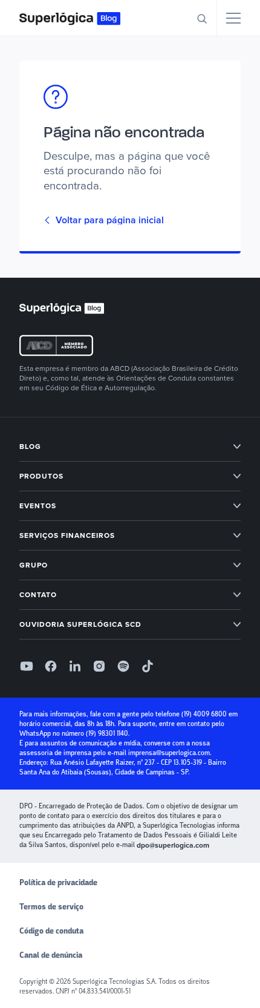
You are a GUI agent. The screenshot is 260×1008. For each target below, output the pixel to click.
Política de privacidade (58, 882)
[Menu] (233, 18)
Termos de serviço (51, 907)
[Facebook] (51, 666)
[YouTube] (26, 666)
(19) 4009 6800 (204, 714)
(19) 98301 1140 (107, 733)
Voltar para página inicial (110, 220)
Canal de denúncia (50, 955)
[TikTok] (147, 666)
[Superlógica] (69, 18)
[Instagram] (99, 666)
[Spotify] (123, 666)
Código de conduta (51, 931)
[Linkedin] (75, 666)
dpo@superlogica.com (173, 845)
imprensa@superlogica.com (169, 753)
